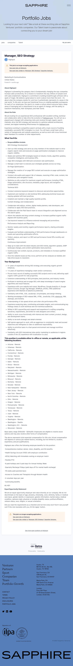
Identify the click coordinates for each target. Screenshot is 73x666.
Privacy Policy (8, 598)
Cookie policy (41, 551)
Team (5, 580)
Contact (6, 592)
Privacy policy (32, 551)
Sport (5, 573)
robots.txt (58, 296)
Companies (9, 576)
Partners (7, 569)
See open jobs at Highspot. (18, 68)
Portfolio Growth (13, 584)
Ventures (7, 565)
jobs (3, 42)
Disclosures (7, 601)
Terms (5, 595)
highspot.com (48, 118)
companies (11, 42)
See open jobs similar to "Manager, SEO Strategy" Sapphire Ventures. (31, 70)
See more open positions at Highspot (36, 530)
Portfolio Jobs (8, 604)
